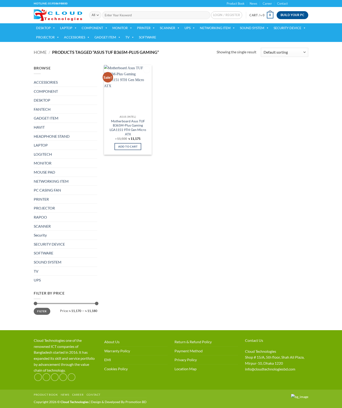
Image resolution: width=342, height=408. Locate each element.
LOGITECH (43, 154)
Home (40, 52)
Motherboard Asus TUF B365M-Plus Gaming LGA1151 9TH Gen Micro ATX (128, 127)
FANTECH (42, 109)
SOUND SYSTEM (252, 28)
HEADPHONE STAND (52, 136)
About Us (112, 341)
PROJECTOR (45, 37)
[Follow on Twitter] (301, 3)
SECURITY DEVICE (287, 28)
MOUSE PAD (44, 172)
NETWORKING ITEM (215, 28)
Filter (42, 311)
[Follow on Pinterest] (71, 377)
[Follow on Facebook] (292, 3)
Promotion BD (136, 402)
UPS (187, 28)
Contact (282, 3)
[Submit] (206, 15)
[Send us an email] (306, 3)
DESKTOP (43, 28)
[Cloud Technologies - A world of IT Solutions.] (58, 15)
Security (40, 235)
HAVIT (39, 127)
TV (127, 37)
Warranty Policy (117, 351)
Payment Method (188, 351)
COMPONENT (92, 28)
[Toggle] (94, 82)
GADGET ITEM (105, 37)
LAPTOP (66, 28)
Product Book (236, 3)
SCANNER (167, 28)
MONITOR (120, 28)
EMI (107, 359)
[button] (226, 15)
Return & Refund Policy (193, 341)
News (253, 3)
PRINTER (144, 28)
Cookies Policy (116, 369)
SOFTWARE (147, 37)
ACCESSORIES (74, 37)
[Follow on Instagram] (297, 3)
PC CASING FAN (47, 190)
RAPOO (40, 217)
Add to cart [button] (128, 146)
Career (267, 3)
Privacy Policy (185, 359)
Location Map (185, 369)
